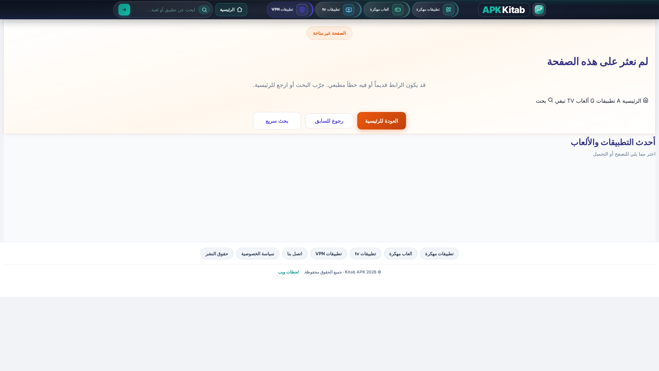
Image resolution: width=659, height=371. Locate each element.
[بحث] (124, 9)
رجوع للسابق (329, 121)
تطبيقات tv (365, 253)
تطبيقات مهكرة (439, 253)
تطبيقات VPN (328, 253)
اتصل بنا (294, 253)
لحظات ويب (288, 271)
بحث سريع (277, 120)
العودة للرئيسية (381, 120)
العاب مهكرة (400, 253)
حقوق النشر (217, 253)
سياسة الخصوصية (257, 253)
